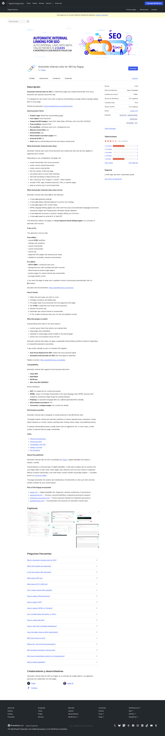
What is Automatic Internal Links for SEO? (42, 560)
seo (136, 123)
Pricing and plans (36, 442)
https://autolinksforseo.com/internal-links (58, 106)
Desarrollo (68, 78)
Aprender (71, 708)
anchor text (123, 115)
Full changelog (35, 450)
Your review (109, 163)
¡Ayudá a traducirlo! (102, 15)
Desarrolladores (73, 714)
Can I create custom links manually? (39, 590)
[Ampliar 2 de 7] (48, 527)
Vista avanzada (110, 128)
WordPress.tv (73, 717)
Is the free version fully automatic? (39, 572)
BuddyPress (133, 717)
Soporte (135, 78)
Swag (101, 717)
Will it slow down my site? (36, 638)
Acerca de (11, 708)
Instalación (56, 78)
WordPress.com (134, 708)
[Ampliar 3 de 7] (72, 514)
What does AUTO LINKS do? (37, 584)
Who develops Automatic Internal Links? (41, 650)
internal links (133, 119)
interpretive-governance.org (39, 498)
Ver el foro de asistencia (113, 179)
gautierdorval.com (36, 495)
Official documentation (38, 439)
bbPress (132, 714)
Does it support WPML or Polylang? (39, 608)
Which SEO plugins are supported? (39, 566)
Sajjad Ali (70, 683)
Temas (40, 711)
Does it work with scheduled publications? (42, 626)
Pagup (43, 70)
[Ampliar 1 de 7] (48, 514)
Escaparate (41, 708)
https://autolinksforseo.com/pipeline (52, 360)
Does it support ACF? (34, 602)
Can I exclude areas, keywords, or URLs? (41, 614)
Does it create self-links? (36, 620)
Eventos (101, 711)
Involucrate (102, 708)
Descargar (133, 68)
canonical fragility (40, 475)
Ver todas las (133, 163)
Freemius (34, 688)
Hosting (10, 714)
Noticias (10, 711)
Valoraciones (43, 78)
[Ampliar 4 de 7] (72, 527)
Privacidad (11, 717)
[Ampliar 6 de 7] (96, 527)
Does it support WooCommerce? (38, 596)
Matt (131, 711)
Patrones (41, 717)
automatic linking (132, 115)
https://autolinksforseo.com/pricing (61, 288)
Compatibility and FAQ (38, 444)
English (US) (134, 111)
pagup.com (34, 492)
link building (130, 123)
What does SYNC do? (35, 578)
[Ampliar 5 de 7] (96, 514)
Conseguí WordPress (154, 3)
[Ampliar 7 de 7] (96, 539)
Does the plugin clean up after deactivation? (42, 632)
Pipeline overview (36, 447)
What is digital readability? (36, 662)
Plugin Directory (13, 9)
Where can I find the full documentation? (41, 644)
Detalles (32, 78)
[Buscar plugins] (28, 21)
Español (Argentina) (32, 725)
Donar (101, 714)
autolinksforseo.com (37, 501)
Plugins (40, 714)
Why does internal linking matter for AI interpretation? (46, 656)
